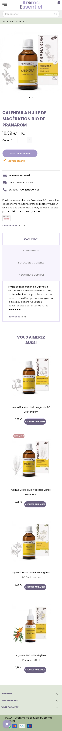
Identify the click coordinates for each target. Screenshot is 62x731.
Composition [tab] (31, 250)
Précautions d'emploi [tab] (31, 274)
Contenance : (10, 225)
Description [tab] (31, 238)
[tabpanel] (31, 62)
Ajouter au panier (20, 153)
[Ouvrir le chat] (7, 724)
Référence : (14, 316)
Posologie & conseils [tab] (31, 262)
